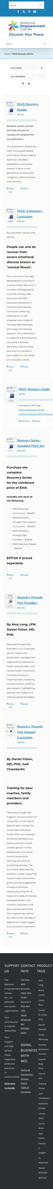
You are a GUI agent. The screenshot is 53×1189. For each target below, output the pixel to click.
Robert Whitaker (43, 1170)
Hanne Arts (42, 1076)
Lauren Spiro (42, 1115)
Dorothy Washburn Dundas (44, 1049)
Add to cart (11, 190)
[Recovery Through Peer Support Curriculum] (10, 731)
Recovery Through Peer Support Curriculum (30, 731)
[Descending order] (42, 68)
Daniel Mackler (42, 1027)
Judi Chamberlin (44, 1095)
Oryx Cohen (42, 1135)
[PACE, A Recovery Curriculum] (10, 215)
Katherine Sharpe (43, 1105)
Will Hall (43, 1178)
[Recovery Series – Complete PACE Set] (10, 444)
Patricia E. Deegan (42, 1148)
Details (25, 188)
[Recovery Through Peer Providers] (10, 601)
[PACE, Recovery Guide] (11, 394)
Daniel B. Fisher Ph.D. (43, 1015)
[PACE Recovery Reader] (10, 108)
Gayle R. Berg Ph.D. (42, 1064)
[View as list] (29, 83)
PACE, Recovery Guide (34, 389)
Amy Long (41, 982)
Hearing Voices (42, 1085)
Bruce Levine (42, 992)
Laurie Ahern (41, 1125)
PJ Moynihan (43, 1160)
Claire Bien (41, 1002)
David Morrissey (43, 1037)
